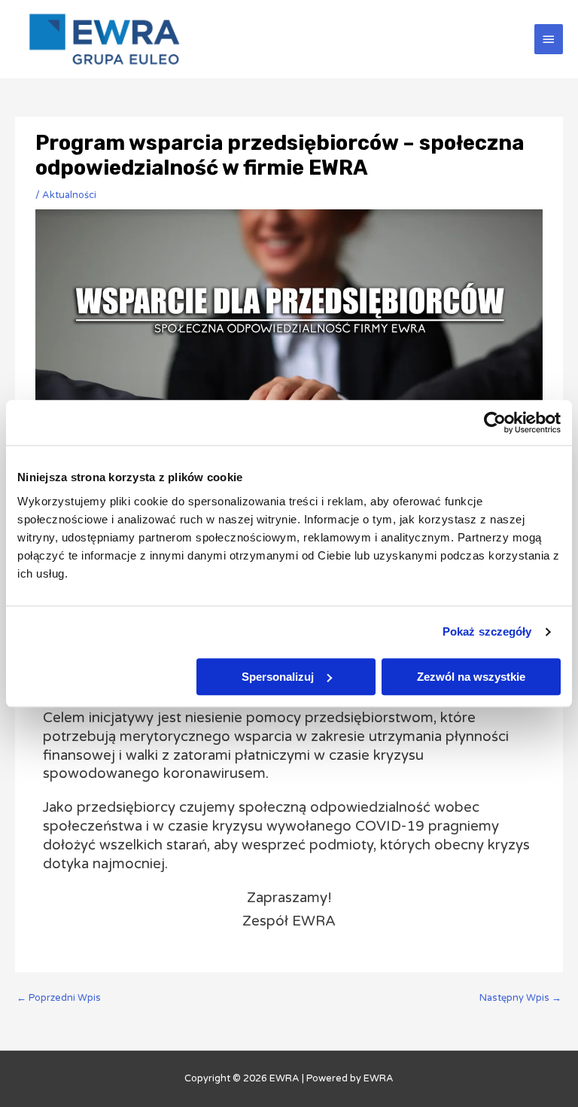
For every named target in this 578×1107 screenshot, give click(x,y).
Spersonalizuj (278, 676)
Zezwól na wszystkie (471, 676)
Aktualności (69, 195)
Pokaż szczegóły (487, 631)
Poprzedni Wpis (59, 998)
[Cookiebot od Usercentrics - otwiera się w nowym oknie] (495, 422)
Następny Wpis (520, 998)
